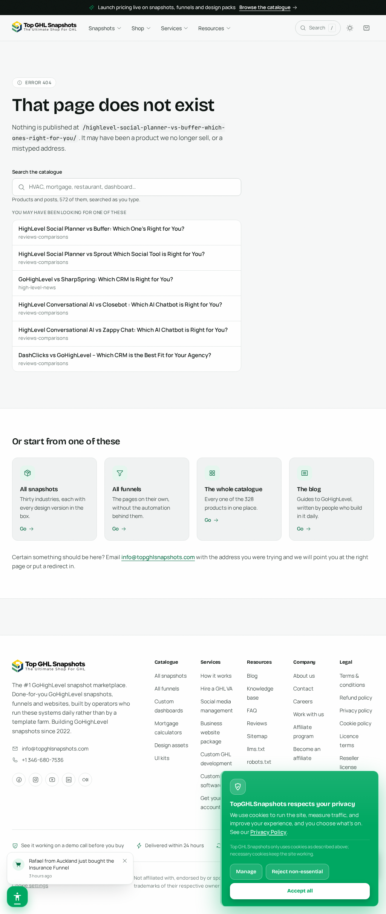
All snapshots (171, 675)
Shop (138, 28)
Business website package (211, 732)
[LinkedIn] (68, 779)
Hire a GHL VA (217, 688)
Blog (252, 675)
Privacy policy (356, 710)
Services (171, 28)
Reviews (257, 723)
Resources (211, 28)
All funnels (167, 688)
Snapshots (102, 28)
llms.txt (256, 748)
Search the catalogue (37, 171)
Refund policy (356, 697)
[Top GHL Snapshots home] (44, 28)
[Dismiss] (124, 860)
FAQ (252, 710)
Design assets (171, 745)
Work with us (308, 714)
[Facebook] (19, 779)
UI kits (162, 757)
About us (304, 675)
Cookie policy (355, 723)
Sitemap (257, 736)
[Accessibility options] (17, 896)
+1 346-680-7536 (43, 759)
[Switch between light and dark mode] (349, 27)
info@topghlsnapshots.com (158, 557)
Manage (246, 871)
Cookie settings (30, 885)
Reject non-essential (297, 871)
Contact (303, 688)
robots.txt (259, 761)
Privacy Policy (268, 831)
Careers (302, 701)
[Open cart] (366, 27)
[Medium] (85, 779)
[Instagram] (35, 779)
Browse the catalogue (265, 7)
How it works (216, 675)
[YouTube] (52, 779)
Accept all (300, 891)
